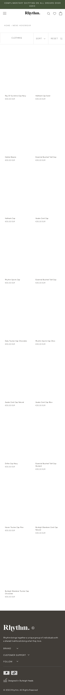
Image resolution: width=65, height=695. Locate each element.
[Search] (48, 13)
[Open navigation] (4, 13)
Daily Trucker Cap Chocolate (16, 341)
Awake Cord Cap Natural (14, 402)
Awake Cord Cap (42, 218)
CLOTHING (17, 38)
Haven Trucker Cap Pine (14, 527)
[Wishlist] (54, 13)
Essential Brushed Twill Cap (46, 157)
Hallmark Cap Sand (43, 96)
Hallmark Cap (10, 218)
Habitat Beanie (10, 157)
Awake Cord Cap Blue (44, 402)
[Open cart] (60, 13)
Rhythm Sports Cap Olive (45, 341)
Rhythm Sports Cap (12, 280)
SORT (39, 38)
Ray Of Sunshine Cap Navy (15, 96)
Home (7, 25)
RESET (54, 38)
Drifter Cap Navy (11, 463)
